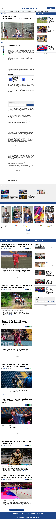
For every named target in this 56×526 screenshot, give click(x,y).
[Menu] (3, 8)
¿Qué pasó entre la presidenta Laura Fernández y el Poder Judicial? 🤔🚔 (48, 225)
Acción (5, 13)
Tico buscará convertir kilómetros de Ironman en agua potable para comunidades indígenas (49, 247)
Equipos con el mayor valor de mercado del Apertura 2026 (16, 442)
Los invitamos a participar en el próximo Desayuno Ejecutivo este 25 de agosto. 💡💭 (27, 225)
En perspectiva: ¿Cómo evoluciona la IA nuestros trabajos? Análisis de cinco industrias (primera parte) (16, 79)
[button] (51, 8)
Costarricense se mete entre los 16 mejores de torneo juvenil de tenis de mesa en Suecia (16, 400)
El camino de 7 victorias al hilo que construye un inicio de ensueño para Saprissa (14, 322)
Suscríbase (40, 513)
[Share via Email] (3, 55)
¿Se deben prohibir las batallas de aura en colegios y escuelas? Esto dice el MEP (13, 191)
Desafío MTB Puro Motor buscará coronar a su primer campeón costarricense (16, 286)
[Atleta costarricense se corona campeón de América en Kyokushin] (40, 264)
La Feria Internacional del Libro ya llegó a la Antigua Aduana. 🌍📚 (16, 224)
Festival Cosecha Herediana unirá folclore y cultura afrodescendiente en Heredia (14, 197)
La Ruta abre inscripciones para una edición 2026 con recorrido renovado (50, 282)
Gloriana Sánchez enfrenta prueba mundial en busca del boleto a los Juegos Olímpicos (16, 476)
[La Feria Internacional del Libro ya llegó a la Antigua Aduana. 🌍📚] (17, 214)
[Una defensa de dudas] (17, 31)
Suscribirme (30, 105)
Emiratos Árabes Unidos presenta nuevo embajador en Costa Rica (50, 191)
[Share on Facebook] (3, 50)
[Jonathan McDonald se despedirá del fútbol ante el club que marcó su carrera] (16, 259)
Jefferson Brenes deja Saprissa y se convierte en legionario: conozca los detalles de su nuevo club (50, 29)
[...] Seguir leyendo (10, 314)
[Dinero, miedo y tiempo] (23, 79)
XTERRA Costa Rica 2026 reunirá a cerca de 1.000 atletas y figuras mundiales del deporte (51, 39)
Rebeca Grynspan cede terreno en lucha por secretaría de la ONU (32, 196)
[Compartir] (3, 57)
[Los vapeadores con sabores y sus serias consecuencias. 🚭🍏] (39, 214)
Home (2, 13)
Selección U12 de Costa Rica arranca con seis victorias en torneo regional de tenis (50, 48)
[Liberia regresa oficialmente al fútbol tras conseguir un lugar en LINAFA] (42, 20)
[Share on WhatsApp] (3, 54)
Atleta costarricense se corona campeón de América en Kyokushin (50, 264)
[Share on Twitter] (3, 52)
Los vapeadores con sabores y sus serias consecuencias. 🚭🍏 (38, 224)
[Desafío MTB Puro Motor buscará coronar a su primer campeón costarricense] (16, 300)
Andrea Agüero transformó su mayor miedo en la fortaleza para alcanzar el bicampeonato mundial (50, 273)
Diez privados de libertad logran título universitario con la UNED (32, 191)
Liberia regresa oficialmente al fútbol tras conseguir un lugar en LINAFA (50, 20)
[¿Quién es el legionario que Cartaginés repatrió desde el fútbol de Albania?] (16, 379)
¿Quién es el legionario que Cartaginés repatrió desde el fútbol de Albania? (14, 365)
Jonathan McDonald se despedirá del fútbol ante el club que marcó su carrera (16, 245)
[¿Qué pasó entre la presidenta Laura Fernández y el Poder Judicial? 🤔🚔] (49, 214)
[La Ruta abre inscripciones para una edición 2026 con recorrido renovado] (40, 281)
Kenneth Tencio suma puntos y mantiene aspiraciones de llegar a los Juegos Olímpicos (50, 256)
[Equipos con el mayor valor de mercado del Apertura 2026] (16, 456)
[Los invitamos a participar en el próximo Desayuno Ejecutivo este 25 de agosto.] (28, 214)
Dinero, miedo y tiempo (29, 79)
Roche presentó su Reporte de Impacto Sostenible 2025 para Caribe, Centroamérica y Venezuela (5, 225)
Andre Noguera (5, 248)
